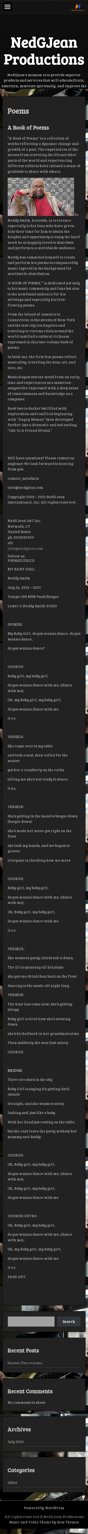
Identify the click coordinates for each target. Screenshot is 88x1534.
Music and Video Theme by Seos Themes (44, 1522)
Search (69, 1321)
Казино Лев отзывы (25, 1362)
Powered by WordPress (44, 1507)
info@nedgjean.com (25, 548)
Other (13, 1482)
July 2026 (16, 1441)
